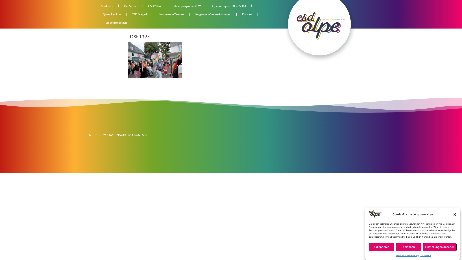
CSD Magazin (140, 14)
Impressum (425, 255)
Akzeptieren (381, 247)
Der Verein (130, 6)
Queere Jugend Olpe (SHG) (229, 6)
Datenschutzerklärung (407, 255)
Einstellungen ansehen (440, 247)
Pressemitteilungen (115, 22)
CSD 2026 (154, 6)
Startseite (107, 6)
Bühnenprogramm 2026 (186, 6)
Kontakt (247, 14)
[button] (455, 214)
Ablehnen (408, 247)
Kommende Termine (171, 14)
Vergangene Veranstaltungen (213, 14)
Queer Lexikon (112, 14)
